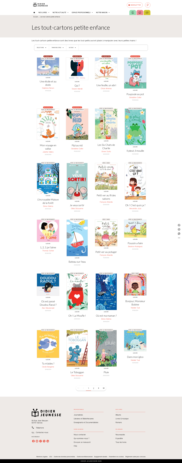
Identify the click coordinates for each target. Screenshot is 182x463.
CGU (50, 456)
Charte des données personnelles (64, 456)
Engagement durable (100, 456)
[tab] (34, 12)
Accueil (35, 17)
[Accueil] (40, 5)
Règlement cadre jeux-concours (135, 456)
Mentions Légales (42, 456)
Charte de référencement (85, 456)
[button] (135, 5)
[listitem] (33, 441)
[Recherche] (147, 5)
